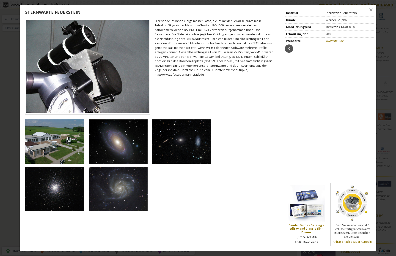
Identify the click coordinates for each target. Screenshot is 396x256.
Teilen (289, 48)
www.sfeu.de (335, 41)
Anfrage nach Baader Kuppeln (352, 242)
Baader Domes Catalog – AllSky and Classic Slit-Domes (306, 228)
